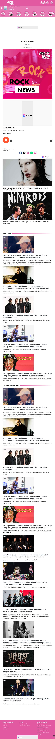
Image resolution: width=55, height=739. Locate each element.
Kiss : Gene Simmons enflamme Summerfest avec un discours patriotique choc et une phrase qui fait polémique (27, 642)
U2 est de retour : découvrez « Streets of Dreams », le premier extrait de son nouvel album (24, 611)
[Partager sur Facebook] (20, 153)
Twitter (5, 725)
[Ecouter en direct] (44, 2)
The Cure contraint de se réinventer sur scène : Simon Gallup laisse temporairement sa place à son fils (25, 346)
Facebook (5, 724)
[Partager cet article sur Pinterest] (27, 153)
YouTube (5, 729)
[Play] (2, 8)
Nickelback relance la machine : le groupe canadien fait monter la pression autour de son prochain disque (25, 556)
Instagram (5, 727)
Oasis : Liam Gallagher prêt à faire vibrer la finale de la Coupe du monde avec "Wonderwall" (25, 583)
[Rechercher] (47, 2)
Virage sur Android (25, 725)
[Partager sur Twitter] (23, 153)
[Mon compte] (51, 2)
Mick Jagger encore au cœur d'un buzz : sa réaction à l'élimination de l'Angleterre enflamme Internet (25, 256)
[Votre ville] (41, 2)
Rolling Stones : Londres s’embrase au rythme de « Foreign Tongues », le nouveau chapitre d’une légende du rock (27, 375)
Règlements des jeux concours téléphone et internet (43, 732)
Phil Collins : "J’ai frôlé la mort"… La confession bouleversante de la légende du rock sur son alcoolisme (26, 287)
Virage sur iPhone (25, 724)
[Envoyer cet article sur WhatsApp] (31, 153)
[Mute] (27, 8)
